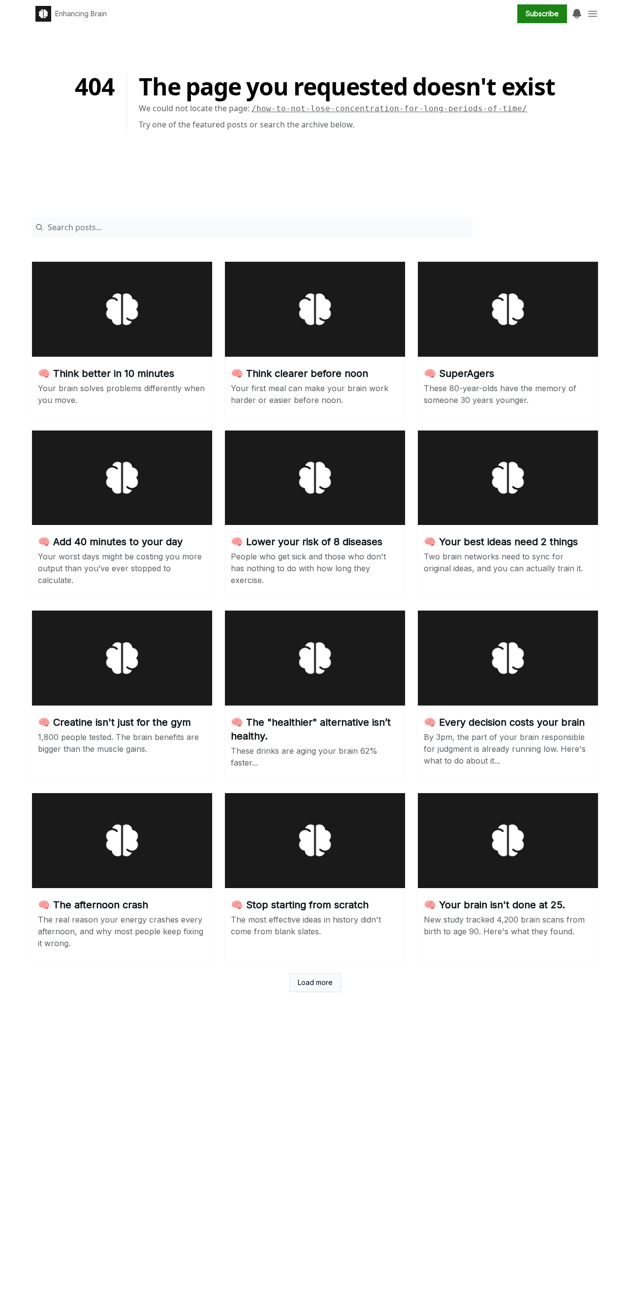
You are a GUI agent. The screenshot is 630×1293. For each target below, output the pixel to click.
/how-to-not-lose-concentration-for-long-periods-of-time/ (389, 108)
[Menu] (577, 12)
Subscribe (542, 13)
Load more (315, 982)
